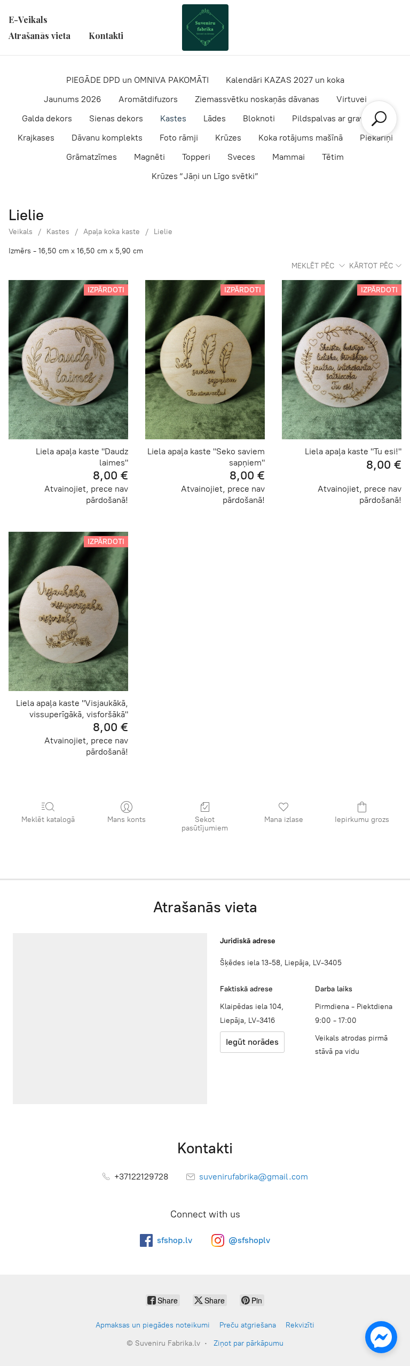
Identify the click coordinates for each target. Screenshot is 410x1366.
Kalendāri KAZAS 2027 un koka (285, 80)
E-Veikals (28, 19)
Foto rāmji (179, 138)
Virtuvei (351, 99)
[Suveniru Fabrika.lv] (205, 27)
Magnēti (149, 157)
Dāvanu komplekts (107, 138)
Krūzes (228, 138)
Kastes (173, 118)
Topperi (196, 157)
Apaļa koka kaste (111, 231)
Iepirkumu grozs (362, 819)
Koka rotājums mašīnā (300, 138)
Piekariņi (376, 138)
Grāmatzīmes (91, 157)
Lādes (214, 118)
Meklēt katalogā (48, 819)
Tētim (333, 157)
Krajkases (36, 138)
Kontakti (106, 35)
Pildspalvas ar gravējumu (340, 118)
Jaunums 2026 (72, 99)
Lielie (163, 231)
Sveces (241, 157)
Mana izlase (283, 819)
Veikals (21, 231)
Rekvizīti (300, 1325)
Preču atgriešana (247, 1325)
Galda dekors (47, 118)
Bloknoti (259, 118)
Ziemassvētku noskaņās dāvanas (257, 99)
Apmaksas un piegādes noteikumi (153, 1325)
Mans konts (126, 819)
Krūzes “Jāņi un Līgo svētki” (205, 176)
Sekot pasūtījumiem (205, 824)
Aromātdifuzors (148, 99)
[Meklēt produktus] (379, 118)
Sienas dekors (116, 118)
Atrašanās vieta (39, 35)
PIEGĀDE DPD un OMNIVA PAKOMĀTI (137, 80)
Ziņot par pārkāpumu (248, 1343)
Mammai (288, 157)
